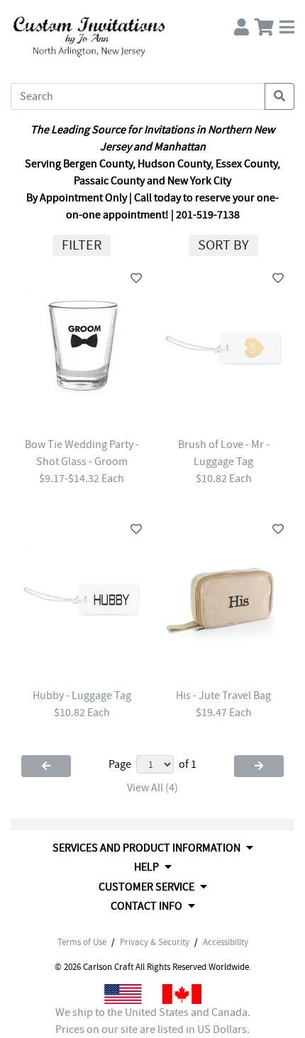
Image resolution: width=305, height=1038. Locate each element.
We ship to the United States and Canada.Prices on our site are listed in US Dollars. (152, 1021)
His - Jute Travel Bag (223, 695)
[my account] (241, 24)
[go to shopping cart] (264, 24)
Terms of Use (81, 942)
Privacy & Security (154, 942)
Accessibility (225, 942)
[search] (279, 96)
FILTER (81, 245)
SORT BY (223, 245)
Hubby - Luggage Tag (82, 695)
